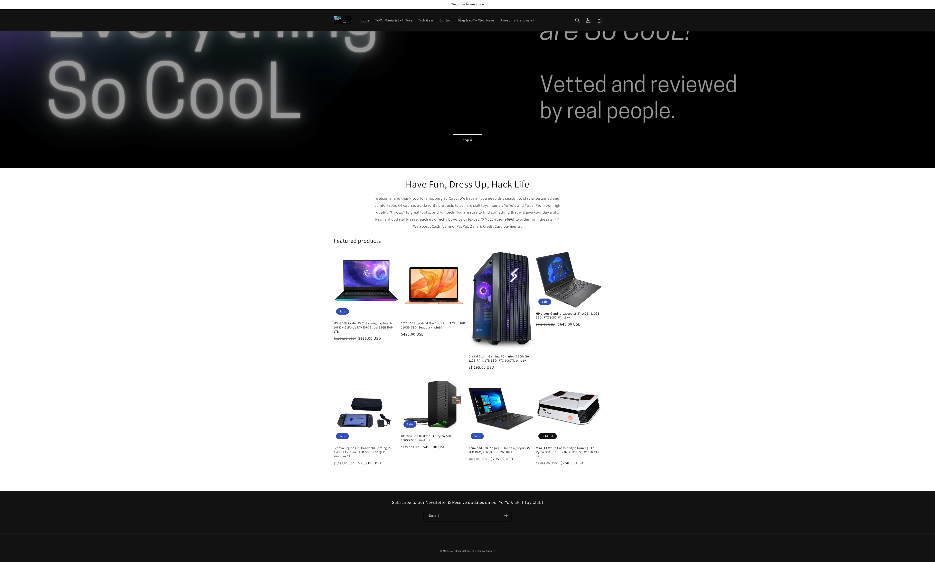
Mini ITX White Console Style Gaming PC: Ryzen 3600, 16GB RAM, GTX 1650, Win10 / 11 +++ (567, 452)
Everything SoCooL (460, 551)
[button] (577, 20)
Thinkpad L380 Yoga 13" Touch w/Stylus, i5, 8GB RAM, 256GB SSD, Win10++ (499, 450)
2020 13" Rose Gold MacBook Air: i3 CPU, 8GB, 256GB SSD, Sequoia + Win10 (433, 325)
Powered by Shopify (483, 551)
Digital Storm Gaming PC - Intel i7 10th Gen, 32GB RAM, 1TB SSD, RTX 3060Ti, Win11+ (499, 359)
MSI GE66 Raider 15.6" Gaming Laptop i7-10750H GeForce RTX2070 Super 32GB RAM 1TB (363, 327)
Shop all (467, 140)
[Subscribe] (505, 515)
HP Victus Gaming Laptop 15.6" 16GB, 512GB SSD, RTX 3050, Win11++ (568, 316)
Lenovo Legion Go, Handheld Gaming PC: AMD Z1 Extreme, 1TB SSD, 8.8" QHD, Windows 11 (363, 452)
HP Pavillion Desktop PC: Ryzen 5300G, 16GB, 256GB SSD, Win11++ (433, 438)
